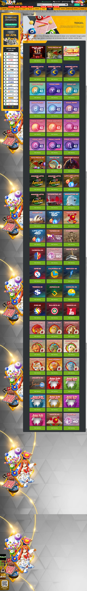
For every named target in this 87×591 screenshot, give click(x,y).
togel (49, 8)
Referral (76, 8)
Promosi (82, 8)
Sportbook (11, 8)
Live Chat (57, 1)
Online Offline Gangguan (11, 106)
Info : (3, 11)
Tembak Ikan (69, 8)
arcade (37, 8)
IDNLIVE (30, 8)
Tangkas (63, 8)
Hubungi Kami (67, 1)
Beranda (4, 8)
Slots (24, 8)
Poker (43, 8)
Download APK (47, 1)
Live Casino (56, 8)
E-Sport (17, 8)
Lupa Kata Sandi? (77, 1)
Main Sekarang (37, 61)
